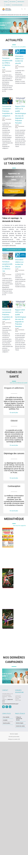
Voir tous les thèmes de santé (18, 383)
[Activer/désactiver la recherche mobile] (22, 9)
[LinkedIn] (10, 707)
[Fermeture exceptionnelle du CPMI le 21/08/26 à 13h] (7, 52)
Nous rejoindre (6, 717)
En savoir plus (14, 412)
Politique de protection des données (19, 719)
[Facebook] (7, 707)
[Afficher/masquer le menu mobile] (25, 9)
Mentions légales (19, 723)
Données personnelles (14, 736)
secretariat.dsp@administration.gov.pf (10, 703)
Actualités (5, 720)
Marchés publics (6, 723)
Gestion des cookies (20, 726)
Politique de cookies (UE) (14, 739)
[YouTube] (3, 707)
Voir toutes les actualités (18, 47)
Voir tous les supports (19, 525)
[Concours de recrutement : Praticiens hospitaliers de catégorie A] (7, 100)
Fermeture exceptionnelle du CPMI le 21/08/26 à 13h (7, 63)
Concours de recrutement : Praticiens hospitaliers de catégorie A (7, 111)
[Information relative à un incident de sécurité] (20, 51)
